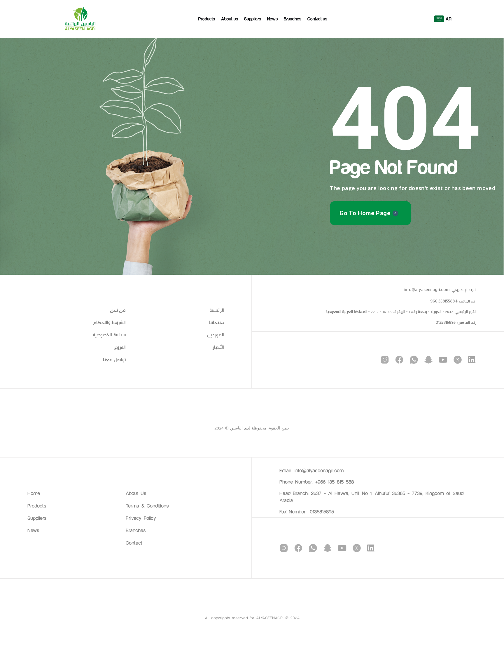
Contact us (317, 19)
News (272, 19)
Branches (293, 19)
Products (206, 19)
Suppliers (252, 19)
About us (229, 19)
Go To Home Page (365, 213)
